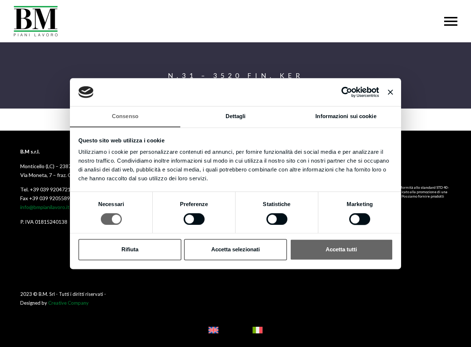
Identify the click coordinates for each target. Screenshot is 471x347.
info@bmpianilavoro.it (45, 207)
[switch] (194, 219)
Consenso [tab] (125, 116)
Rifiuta (129, 250)
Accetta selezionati (235, 250)
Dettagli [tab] (236, 116)
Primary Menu (450, 21)
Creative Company (68, 303)
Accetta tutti (341, 250)
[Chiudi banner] (390, 92)
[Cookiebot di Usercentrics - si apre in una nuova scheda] (347, 92)
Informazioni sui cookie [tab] (345, 116)
